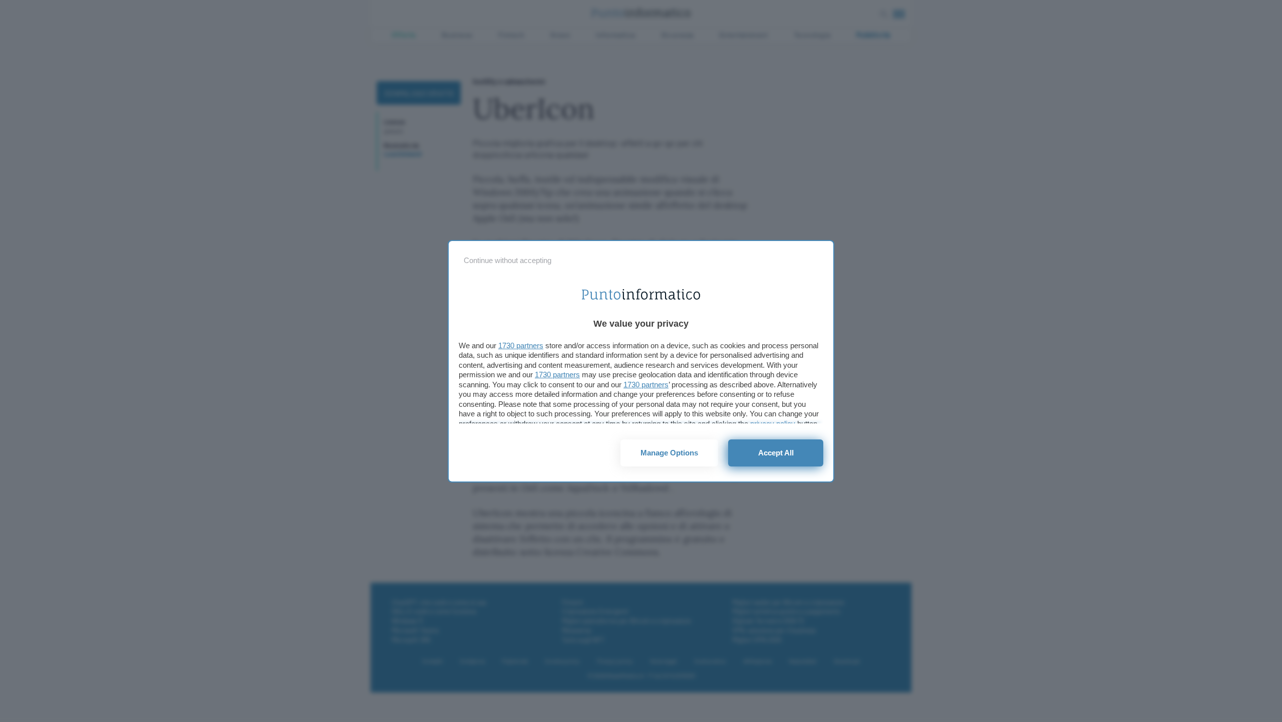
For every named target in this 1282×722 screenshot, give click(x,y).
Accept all (776, 452)
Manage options (669, 452)
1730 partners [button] (520, 345)
